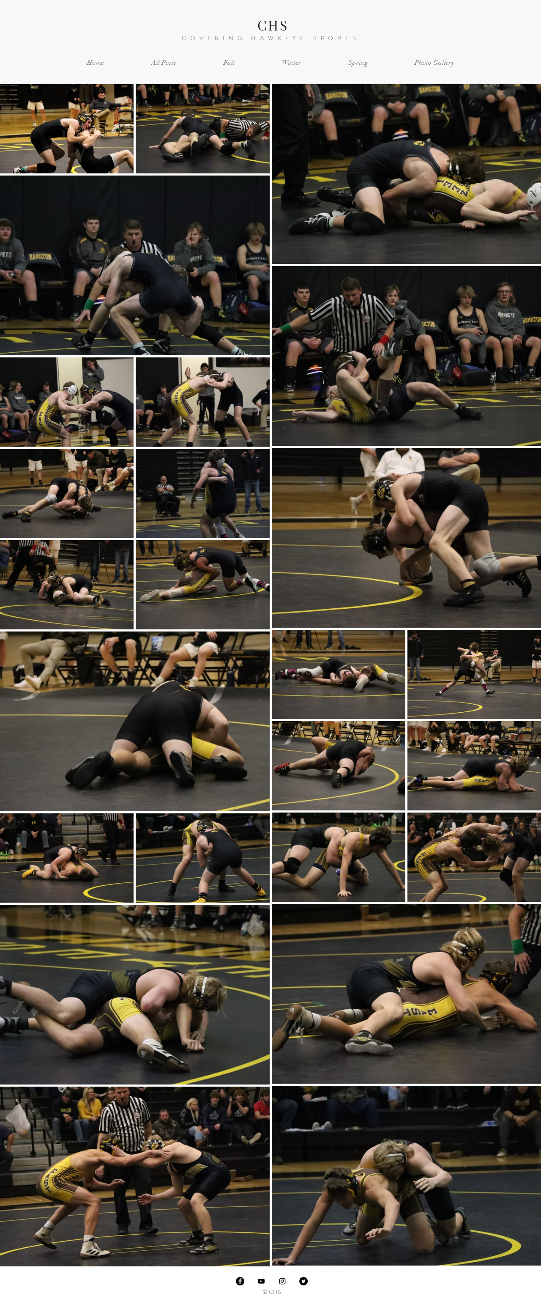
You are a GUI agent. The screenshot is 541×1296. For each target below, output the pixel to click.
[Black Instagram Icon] (282, 1281)
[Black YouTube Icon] (261, 1281)
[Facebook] (240, 1281)
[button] (229, 62)
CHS (272, 25)
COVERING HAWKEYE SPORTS (271, 38)
